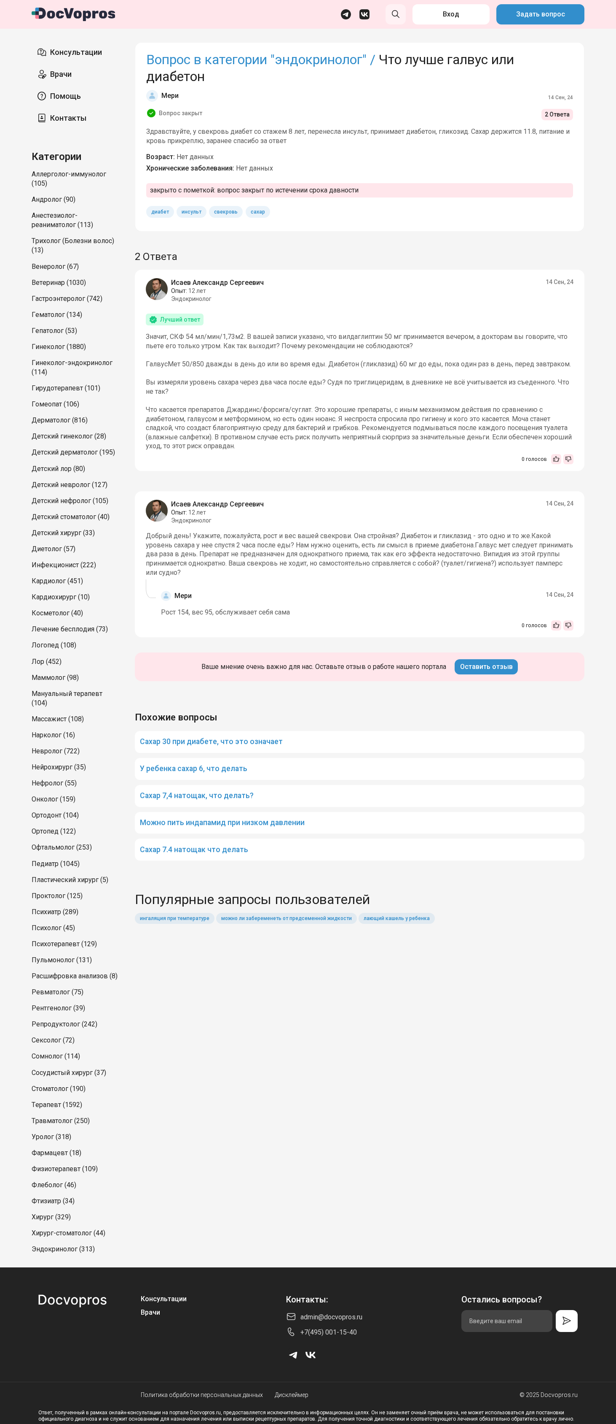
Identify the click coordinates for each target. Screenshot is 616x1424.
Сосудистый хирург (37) (69, 1073)
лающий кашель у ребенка (397, 918)
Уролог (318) (51, 1137)
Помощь (65, 96)
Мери (170, 96)
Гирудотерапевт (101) (66, 388)
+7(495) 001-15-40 (328, 1332)
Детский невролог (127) (69, 485)
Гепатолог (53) (54, 331)
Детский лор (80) (58, 469)
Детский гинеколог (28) (69, 436)
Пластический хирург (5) (70, 880)
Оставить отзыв (486, 667)
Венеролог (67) (55, 267)
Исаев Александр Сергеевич (217, 283)
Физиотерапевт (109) (65, 1169)
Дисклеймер (291, 1395)
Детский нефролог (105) (70, 501)
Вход (451, 14)
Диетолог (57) (53, 549)
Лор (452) (47, 662)
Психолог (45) (53, 928)
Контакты (68, 118)
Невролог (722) (56, 751)
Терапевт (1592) (57, 1105)
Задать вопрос (540, 14)
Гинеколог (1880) (59, 347)
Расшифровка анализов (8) (75, 976)
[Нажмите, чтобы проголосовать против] (568, 459)
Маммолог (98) (55, 678)
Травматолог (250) (61, 1121)
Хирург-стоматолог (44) (68, 1233)
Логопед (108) (54, 645)
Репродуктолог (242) (64, 1024)
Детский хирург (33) (63, 533)
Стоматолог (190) (59, 1089)
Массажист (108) (58, 719)
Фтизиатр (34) (53, 1201)
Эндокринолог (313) (63, 1249)
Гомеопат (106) (55, 404)
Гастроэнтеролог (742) (67, 299)
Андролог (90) (53, 199)
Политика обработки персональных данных (202, 1395)
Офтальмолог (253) (62, 847)
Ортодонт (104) (55, 815)
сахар (258, 212)
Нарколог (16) (53, 735)
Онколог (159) (53, 799)
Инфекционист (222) (64, 565)
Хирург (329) (51, 1217)
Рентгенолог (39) (58, 1008)
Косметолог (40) (57, 613)
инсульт (191, 212)
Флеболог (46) (54, 1185)
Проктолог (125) (57, 896)
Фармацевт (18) (56, 1153)
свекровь (226, 212)
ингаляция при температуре (174, 918)
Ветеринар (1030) (59, 283)
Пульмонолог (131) (62, 960)
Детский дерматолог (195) (73, 452)
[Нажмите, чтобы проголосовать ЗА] (556, 459)
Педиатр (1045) (56, 864)
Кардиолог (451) (57, 581)
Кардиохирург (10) (61, 597)
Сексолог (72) (53, 1040)
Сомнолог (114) (56, 1056)
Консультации (76, 52)
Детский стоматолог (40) (71, 517)
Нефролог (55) (54, 783)
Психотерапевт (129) (64, 944)
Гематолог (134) (57, 315)
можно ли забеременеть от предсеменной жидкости (286, 918)
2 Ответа (557, 114)
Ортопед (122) (54, 831)
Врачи (61, 74)
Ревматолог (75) (57, 992)
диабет (160, 212)
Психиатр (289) (55, 912)
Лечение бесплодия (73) (70, 629)
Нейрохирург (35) (59, 767)
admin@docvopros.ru (331, 1317)
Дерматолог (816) (60, 420)
